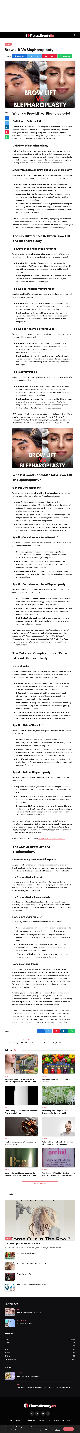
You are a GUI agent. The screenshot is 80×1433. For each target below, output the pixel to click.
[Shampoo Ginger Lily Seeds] (10, 1256)
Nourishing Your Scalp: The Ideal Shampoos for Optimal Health (55, 1112)
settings (57, 1430)
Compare (8, 1342)
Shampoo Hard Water (25, 1324)
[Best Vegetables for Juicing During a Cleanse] (58, 1064)
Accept (68, 1429)
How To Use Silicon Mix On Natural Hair (32, 1285)
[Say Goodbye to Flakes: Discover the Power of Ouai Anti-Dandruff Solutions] (21, 1157)
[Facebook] (7, 118)
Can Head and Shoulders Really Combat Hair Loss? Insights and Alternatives (58, 1174)
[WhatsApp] (7, 137)
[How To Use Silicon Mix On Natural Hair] (10, 1287)
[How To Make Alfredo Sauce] (10, 1376)
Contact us (31, 1420)
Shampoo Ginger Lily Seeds (27, 1253)
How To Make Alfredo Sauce (28, 1376)
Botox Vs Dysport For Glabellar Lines (22, 1043)
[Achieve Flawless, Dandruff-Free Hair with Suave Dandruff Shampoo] (58, 1126)
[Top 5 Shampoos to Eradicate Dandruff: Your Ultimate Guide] (21, 1095)
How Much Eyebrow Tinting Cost (29, 1313)
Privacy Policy (45, 1420)
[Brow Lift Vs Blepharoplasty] (40, 84)
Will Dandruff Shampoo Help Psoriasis (31, 1264)
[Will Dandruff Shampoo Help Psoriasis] (10, 1266)
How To (7, 1352)
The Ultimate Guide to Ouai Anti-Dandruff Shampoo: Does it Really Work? (45, 1388)
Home (11, 1420)
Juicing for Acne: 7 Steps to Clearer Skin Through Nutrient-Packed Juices (20, 1080)
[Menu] (6, 35)
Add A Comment (40, 1183)
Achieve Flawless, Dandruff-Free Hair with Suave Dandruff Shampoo (57, 1143)
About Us (20, 1420)
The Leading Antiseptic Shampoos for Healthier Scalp (20, 1143)
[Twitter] (7, 123)
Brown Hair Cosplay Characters (51, 838)
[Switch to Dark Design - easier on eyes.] (74, 35)
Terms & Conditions (62, 1420)
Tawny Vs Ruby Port (24, 1274)
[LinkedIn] (7, 127)
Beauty (8, 44)
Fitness (7, 1346)
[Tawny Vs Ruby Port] (10, 1277)
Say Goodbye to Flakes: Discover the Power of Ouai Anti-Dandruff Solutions (21, 1174)
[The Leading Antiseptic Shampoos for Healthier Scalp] (21, 1126)
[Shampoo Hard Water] (10, 1323)
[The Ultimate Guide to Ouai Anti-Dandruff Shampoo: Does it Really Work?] (10, 1387)
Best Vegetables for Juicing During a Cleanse (57, 1080)
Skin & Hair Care (22, 1320)
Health (7, 1349)
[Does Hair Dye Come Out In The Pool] (40, 1220)
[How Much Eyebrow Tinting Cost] (10, 1312)
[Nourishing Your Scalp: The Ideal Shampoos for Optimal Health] (58, 1095)
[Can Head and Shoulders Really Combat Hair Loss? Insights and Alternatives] (58, 1157)
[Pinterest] (7, 132)
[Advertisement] (40, 16)
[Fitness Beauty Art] (40, 35)
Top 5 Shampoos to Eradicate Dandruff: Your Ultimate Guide (21, 1112)
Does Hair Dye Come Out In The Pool (22, 1243)
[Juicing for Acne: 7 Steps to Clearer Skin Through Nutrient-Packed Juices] (21, 1064)
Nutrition (7, 1356)
